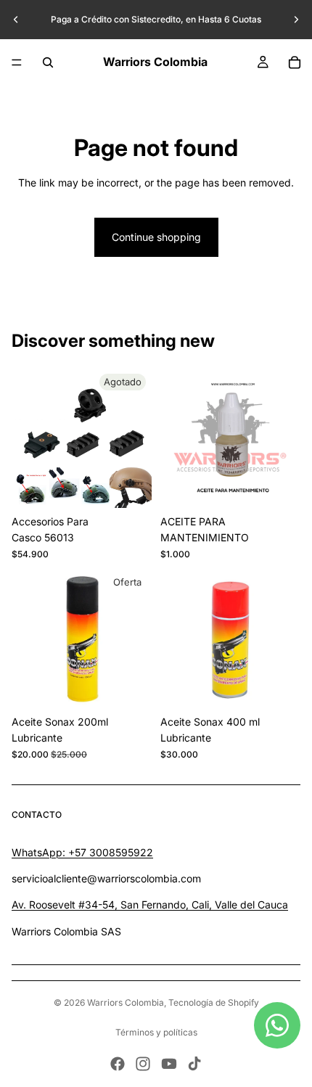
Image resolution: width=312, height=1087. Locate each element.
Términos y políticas (156, 1032)
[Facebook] (117, 1063)
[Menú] (16, 62)
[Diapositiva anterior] (16, 20)
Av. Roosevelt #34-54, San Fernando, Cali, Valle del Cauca (150, 904)
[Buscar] (48, 62)
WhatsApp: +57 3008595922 (82, 852)
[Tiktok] (194, 1063)
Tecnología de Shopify (213, 1002)
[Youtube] (169, 1063)
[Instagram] (143, 1063)
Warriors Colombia (125, 1002)
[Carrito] (295, 62)
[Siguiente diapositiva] (296, 20)
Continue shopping (156, 237)
